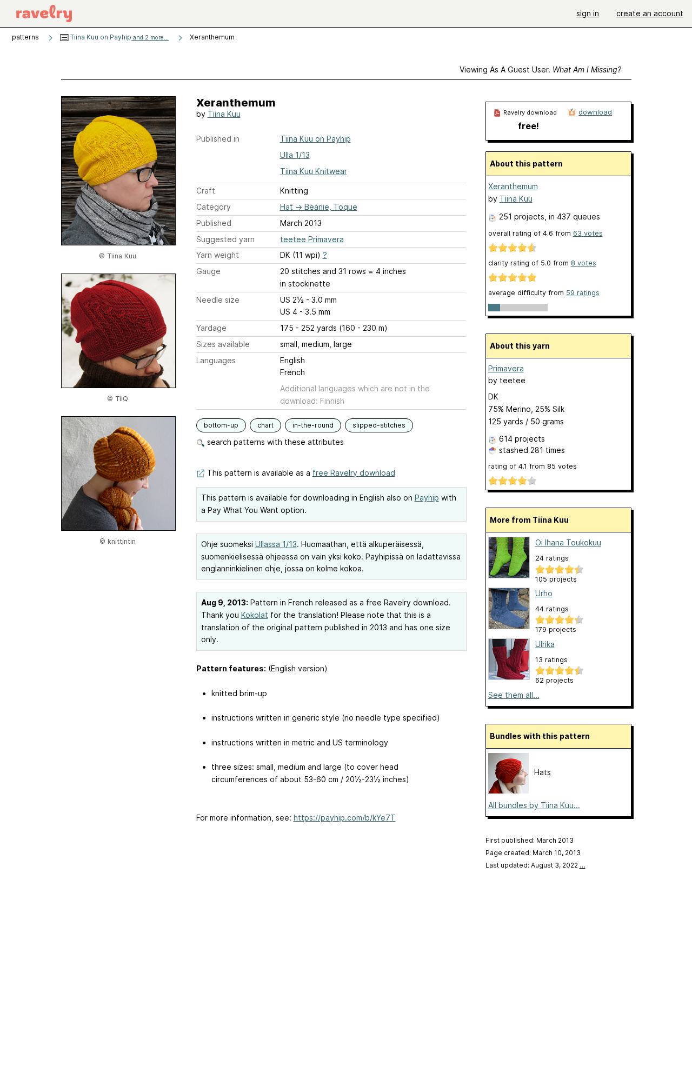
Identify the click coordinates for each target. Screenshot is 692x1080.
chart (265, 425)
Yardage (211, 327)
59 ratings (583, 293)
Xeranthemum (513, 186)
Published (213, 223)
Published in (217, 138)
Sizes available (223, 344)
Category (213, 206)
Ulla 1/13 (295, 154)
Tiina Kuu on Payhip (119, 37)
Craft (205, 190)
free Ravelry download (353, 472)
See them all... (514, 694)
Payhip (427, 497)
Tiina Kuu (224, 113)
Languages (216, 360)
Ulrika (545, 644)
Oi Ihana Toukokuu (568, 542)
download (595, 112)
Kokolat (254, 614)
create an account (649, 13)
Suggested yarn (225, 239)
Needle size (217, 299)
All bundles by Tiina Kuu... (534, 805)
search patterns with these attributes (274, 441)
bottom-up (221, 425)
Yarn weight (217, 254)
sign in (587, 13)
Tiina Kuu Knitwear (313, 171)
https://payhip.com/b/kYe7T (345, 817)
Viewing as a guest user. (540, 69)
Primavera (506, 368)
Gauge (208, 271)
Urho (544, 593)
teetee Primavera (312, 239)
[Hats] (508, 790)
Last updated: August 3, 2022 (535, 865)
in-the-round (313, 425)
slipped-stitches (378, 425)
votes (588, 233)
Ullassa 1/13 (276, 544)
